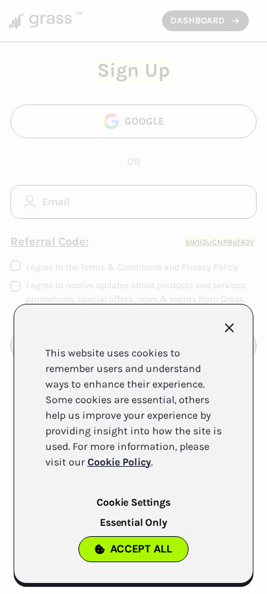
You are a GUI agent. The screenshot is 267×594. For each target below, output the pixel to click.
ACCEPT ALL (141, 549)
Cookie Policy (119, 462)
